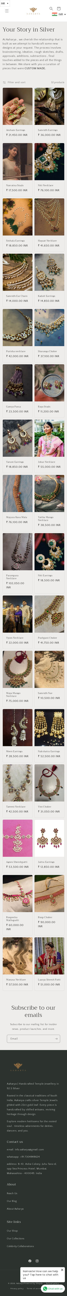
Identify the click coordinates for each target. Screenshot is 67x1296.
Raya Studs (44, 406)
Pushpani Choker (47, 638)
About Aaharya (15, 1209)
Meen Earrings (14, 751)
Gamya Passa (13, 406)
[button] (7, 11)
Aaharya (20, 1283)
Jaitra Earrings (46, 862)
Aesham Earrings (15, 130)
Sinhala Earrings (15, 240)
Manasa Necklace (16, 979)
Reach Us (12, 1193)
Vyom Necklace (15, 638)
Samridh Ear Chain (16, 296)
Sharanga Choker (47, 351)
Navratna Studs (15, 185)
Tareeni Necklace (16, 806)
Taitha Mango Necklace (45, 519)
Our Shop (12, 1231)
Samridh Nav (45, 693)
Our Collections (15, 1238)
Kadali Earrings (46, 296)
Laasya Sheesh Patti (49, 979)
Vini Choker (44, 806)
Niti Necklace (45, 185)
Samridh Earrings (48, 130)
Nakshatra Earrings (49, 751)
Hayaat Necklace (47, 240)
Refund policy (52, 1283)
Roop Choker (45, 917)
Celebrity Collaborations (20, 1246)
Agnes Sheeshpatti (16, 862)
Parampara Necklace (12, 577)
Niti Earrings (45, 575)
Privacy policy (17, 1289)
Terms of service (34, 1289)
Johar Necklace (46, 462)
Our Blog (12, 1201)
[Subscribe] (56, 1039)
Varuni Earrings (15, 462)
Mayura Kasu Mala (16, 517)
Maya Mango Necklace (13, 695)
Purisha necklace (16, 351)
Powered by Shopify (33, 1283)
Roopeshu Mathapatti (12, 919)
